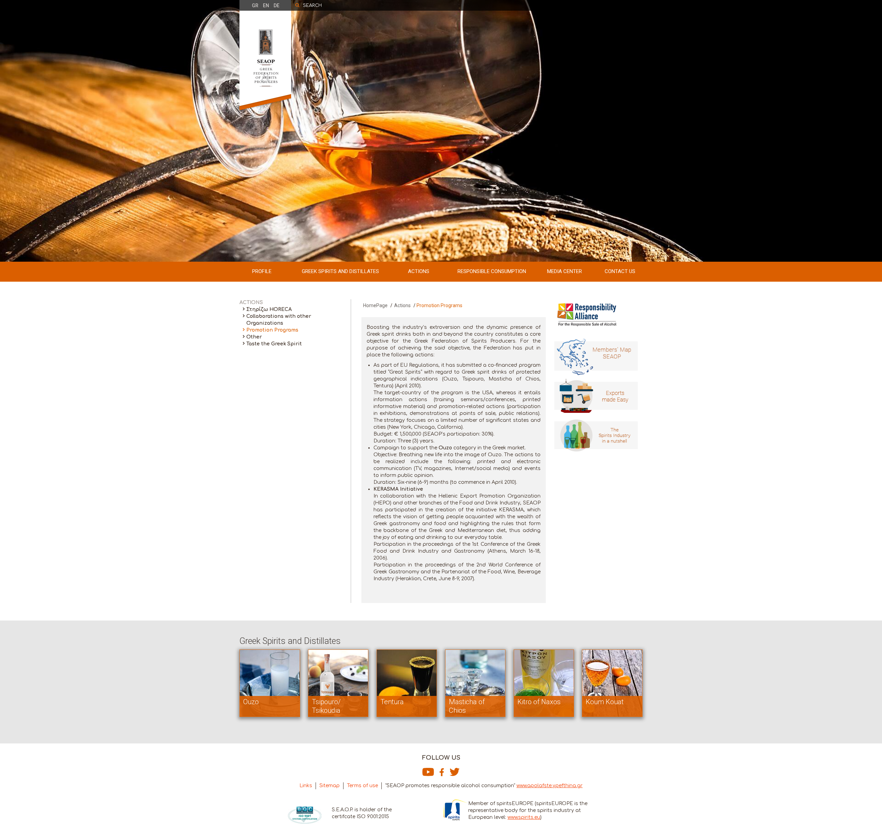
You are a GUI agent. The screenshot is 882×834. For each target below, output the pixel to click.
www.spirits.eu (523, 817)
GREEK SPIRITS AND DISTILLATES (340, 271)
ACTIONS (418, 271)
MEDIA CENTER (564, 271)
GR (255, 5)
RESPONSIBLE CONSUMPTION (492, 271)
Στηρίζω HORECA (269, 309)
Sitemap (329, 785)
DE (276, 5)
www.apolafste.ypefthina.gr (549, 785)
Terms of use (362, 785)
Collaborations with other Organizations (278, 320)
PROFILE (261, 271)
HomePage (375, 305)
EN (266, 5)
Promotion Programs (272, 330)
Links (305, 785)
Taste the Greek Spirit (274, 343)
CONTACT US (620, 271)
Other (254, 337)
